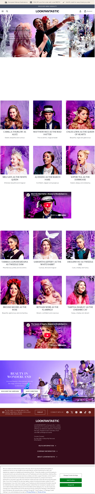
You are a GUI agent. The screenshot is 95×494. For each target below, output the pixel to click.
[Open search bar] (7, 11)
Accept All (71, 485)
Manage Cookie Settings (71, 475)
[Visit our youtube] (81, 412)
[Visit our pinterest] (89, 412)
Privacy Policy (31, 492)
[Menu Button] (2, 11)
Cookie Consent (39, 436)
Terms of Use (42, 492)
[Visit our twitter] (72, 412)
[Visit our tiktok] (85, 412)
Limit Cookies (71, 480)
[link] (80, 11)
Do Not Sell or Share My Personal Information (44, 439)
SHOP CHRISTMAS (32, 391)
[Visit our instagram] (76, 412)
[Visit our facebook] (67, 412)
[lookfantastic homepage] (47, 11)
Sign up (40, 412)
